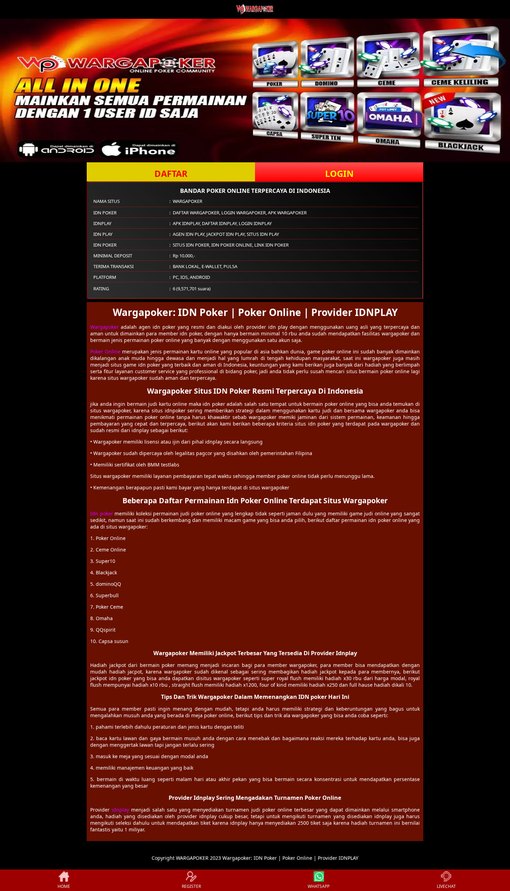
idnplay (120, 809)
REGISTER (191, 886)
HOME (64, 886)
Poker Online (105, 351)
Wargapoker (104, 327)
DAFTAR (171, 173)
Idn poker (101, 513)
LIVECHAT (446, 886)
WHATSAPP (319, 886)
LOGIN (339, 173)
